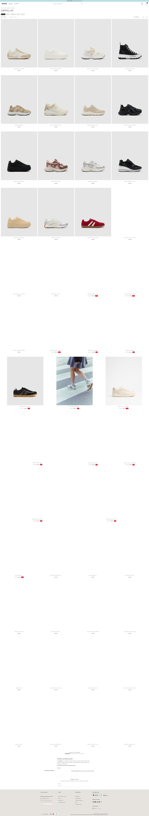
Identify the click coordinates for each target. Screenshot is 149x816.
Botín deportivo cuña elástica (19, 293)
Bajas (8, 14)
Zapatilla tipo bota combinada (93, 631)
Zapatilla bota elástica (19, 631)
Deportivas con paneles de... (123, 406)
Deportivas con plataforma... (56, 575)
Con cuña (22, 14)
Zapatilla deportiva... (19, 575)
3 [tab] (9, 357)
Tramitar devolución (61, 802)
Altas (18, 14)
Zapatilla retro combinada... (25, 406)
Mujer (11, 3)
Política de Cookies (81, 814)
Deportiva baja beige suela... (93, 125)
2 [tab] (2, 132)
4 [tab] (3, 132)
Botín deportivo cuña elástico (130, 631)
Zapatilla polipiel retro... (74, 406)
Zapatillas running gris (130, 350)
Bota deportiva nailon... (56, 631)
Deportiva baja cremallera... (19, 181)
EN (99, 808)
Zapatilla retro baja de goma (93, 237)
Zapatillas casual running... (93, 350)
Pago (59, 798)
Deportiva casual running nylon (130, 125)
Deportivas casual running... (92, 744)
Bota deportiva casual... (130, 575)
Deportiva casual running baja (93, 68)
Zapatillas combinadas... (93, 181)
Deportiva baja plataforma (19, 237)
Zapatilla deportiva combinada (56, 350)
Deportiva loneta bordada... (129, 293)
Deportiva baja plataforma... (56, 68)
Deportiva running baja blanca (19, 350)
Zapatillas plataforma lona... (93, 293)
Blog (76, 802)
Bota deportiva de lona (130, 68)
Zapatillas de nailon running (56, 687)
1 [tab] (57, 357)
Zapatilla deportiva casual (111, 519)
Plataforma (13, 14)
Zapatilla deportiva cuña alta (130, 181)
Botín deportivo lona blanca (129, 237)
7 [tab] (5, 132)
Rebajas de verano (78, 804)
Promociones (60, 800)
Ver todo (3, 14)
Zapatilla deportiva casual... (37, 519)
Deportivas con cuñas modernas (130, 687)
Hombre (16, 3)
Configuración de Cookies (88, 814)
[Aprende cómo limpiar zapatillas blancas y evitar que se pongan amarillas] (85, 771)
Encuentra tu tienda (47, 804)
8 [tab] (61, 357)
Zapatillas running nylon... (56, 181)
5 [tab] (4, 132)
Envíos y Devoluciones (62, 796)
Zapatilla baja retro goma (19, 68)
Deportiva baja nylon (19, 125)
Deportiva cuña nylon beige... (56, 125)
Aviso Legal (102, 814)
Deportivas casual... (19, 744)
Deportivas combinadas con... (56, 744)
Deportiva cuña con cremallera (130, 462)
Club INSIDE (77, 796)
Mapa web (106, 814)
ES (95, 808)
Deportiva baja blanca (56, 237)
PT (97, 808)
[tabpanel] (19, 43)
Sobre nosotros (78, 798)
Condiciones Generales (96, 814)
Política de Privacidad (74, 814)
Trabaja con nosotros (79, 800)
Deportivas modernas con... (93, 687)
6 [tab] (60, 357)
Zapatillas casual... (19, 687)
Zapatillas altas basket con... (130, 744)
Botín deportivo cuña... (56, 293)
